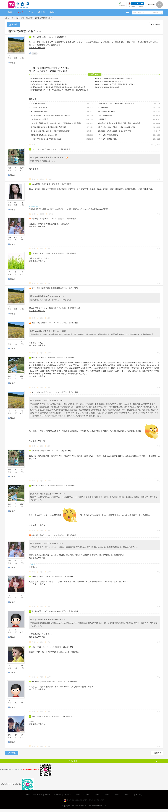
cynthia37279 (36, 184)
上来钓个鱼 (35, 149)
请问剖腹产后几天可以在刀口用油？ (54, 68)
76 (9, 272)
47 (16, 735)
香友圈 (41, 12)
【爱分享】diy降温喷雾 (39, 107)
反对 (51, 179)
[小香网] (17, 5)
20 (9, 56)
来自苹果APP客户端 (37, 48)
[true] (161, 13)
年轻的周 (35, 219)
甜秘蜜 (34, 576)
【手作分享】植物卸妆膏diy (107, 139)
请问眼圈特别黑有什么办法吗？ (113, 81)
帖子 (155, 12)
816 (22, 272)
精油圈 (33, 78)
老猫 (33, 716)
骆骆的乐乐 (35, 682)
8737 (21, 376)
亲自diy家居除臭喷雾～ (39, 103)
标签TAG (54, 12)
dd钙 (33, 647)
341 (22, 595)
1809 (9, 376)
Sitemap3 (106, 795)
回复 (33, 144)
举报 (152, 144)
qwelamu (34, 357)
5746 (15, 203)
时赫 (33, 37)
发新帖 (14, 24)
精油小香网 (20, 18)
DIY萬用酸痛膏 (103, 107)
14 (22, 666)
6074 (9, 237)
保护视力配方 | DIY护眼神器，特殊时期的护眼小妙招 (116, 127)
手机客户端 (37, 795)
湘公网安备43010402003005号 (77, 800)
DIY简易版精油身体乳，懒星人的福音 (44, 135)
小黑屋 (48, 795)
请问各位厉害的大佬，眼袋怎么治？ (50, 81)
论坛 (11, 18)
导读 (31, 12)
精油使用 (57, 795)
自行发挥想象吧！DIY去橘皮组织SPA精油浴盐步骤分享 (50, 115)
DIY (34, 53)
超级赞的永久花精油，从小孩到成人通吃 (53, 84)
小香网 (6, 18)
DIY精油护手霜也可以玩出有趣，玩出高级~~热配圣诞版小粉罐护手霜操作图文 (57, 123)
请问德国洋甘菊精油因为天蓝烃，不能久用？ (117, 78)
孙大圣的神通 (36, 611)
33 (9, 700)
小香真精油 (35, 84)
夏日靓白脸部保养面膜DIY (40, 111)
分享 (158, 144)
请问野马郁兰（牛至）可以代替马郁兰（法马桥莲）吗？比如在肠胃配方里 (62, 90)
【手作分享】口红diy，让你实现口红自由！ (46, 139)
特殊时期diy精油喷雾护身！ (107, 111)
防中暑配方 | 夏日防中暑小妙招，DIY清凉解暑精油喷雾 (50, 131)
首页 (10, 12)
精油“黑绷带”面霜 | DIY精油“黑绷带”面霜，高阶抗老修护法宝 (119, 123)
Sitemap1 (86, 795)
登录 (159, 5)
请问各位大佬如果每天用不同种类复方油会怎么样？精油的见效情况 (61, 87)
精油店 (20, 12)
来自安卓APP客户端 (37, 227)
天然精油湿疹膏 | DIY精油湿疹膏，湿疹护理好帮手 (48, 127)
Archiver (67, 795)
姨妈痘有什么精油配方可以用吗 (52, 71)
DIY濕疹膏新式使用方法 (39, 119)
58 (9, 595)
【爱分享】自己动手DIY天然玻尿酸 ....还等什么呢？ (116, 103)
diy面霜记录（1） (104, 119)
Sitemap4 (115, 795)
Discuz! (99, 806)
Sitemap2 (96, 795)
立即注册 (151, 5)
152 (22, 700)
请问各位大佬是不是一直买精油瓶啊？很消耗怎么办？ (121, 84)
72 (16, 376)
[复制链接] (39, 31)
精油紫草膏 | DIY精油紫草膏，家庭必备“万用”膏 (114, 131)
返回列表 (156, 25)
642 (22, 56)
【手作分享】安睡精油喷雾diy (108, 135)
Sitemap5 (125, 795)
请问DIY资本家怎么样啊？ (44, 18)
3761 (9, 735)
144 (22, 630)
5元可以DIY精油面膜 (105, 115)
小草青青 (35, 253)
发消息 (12, 63)
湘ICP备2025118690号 (96, 800)
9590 (9, 203)
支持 (42, 179)
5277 (21, 168)
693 (9, 168)
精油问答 (29, 18)
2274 (15, 237)
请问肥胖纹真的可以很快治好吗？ (48, 78)
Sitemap (77, 795)
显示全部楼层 (61, 37)
